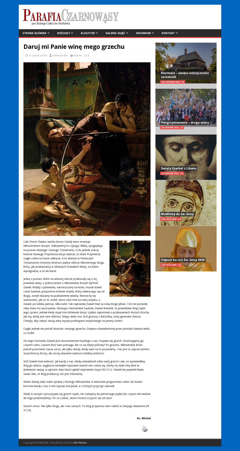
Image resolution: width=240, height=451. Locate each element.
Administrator (60, 55)
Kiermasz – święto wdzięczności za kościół (185, 75)
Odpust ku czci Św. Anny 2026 (183, 260)
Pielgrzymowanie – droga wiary (185, 122)
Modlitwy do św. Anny (177, 214)
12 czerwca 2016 (38, 55)
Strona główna (34, 33)
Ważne (78, 55)
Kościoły (63, 33)
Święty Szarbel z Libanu (178, 168)
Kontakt (168, 33)
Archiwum (143, 33)
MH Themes (80, 442)
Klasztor (88, 33)
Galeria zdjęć (115, 33)
